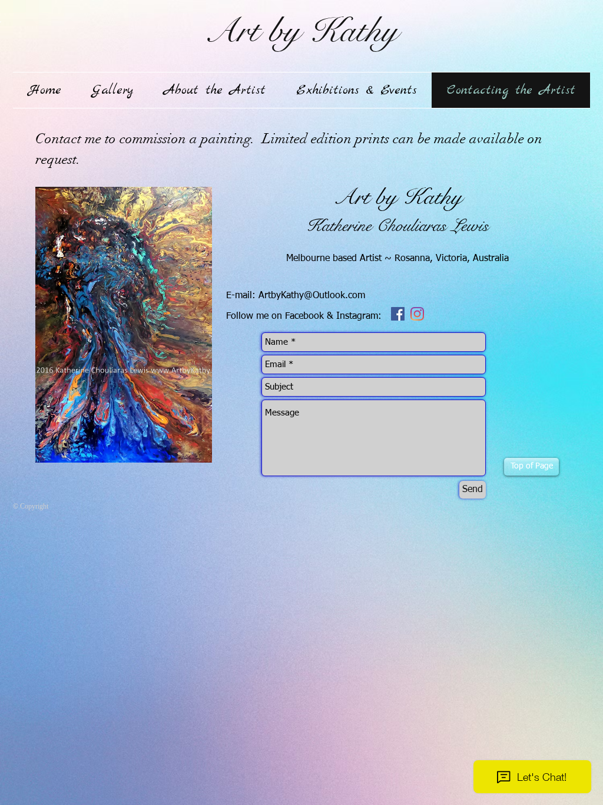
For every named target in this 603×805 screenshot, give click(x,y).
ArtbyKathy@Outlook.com (312, 296)
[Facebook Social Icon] (398, 314)
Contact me (68, 138)
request (56, 159)
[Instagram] (417, 314)
